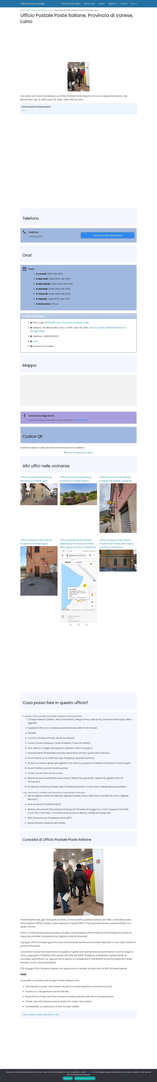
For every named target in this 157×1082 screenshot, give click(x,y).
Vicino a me (89, 3)
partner (89, 1072)
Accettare (68, 1078)
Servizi (101, 3)
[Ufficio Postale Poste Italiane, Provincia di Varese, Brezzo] (78, 494)
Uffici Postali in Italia (32, 3)
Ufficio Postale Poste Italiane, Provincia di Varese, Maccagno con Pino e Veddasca (116, 543)
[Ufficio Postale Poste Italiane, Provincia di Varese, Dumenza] (118, 508)
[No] (154, 1075)
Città (123, 3)
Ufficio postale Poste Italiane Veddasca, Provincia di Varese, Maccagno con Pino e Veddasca (78, 543)
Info (133, 3)
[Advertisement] (78, 42)
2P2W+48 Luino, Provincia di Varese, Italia (67, 322)
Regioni (111, 3)
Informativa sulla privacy (84, 1078)
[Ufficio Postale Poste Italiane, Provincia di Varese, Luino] (39, 494)
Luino (35, 341)
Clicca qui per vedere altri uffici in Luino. (41, 1014)
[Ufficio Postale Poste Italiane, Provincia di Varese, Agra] (39, 571)
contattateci (81, 420)
